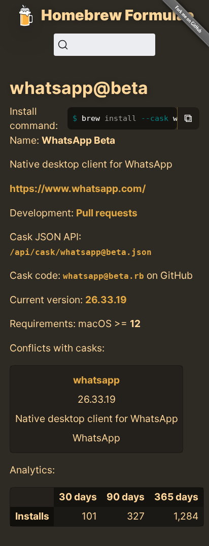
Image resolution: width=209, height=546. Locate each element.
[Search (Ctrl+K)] (104, 45)
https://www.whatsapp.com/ (78, 188)
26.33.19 (106, 300)
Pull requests (106, 213)
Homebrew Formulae (117, 15)
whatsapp (96, 380)
